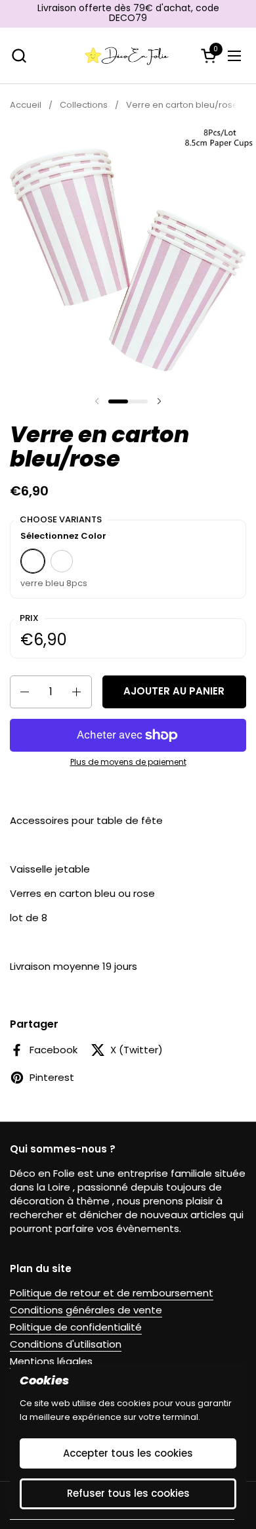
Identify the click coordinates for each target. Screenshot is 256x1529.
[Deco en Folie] (126, 56)
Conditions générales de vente (86, 1310)
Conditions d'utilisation (65, 1344)
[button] (19, 55)
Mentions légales (51, 1361)
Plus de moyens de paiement (128, 762)
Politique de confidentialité (76, 1327)
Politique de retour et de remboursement (111, 1293)
